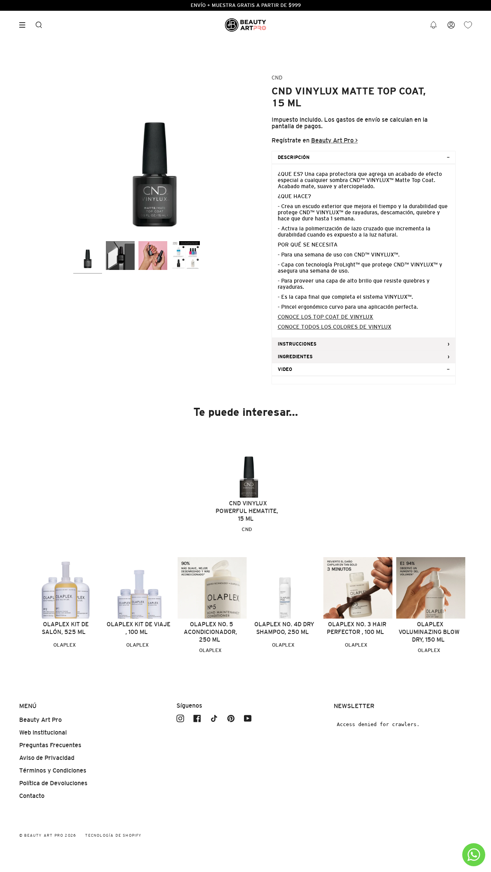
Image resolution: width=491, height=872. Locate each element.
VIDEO (285, 369)
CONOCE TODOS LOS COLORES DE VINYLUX (334, 327)
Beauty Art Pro (40, 719)
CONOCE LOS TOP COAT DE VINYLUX (326, 317)
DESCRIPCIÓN (294, 157)
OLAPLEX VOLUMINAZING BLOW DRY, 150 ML (429, 632)
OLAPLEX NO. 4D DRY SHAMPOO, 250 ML (284, 628)
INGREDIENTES (295, 356)
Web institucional (43, 732)
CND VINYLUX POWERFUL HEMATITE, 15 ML (247, 511)
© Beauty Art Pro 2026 (47, 835)
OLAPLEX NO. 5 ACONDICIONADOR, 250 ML (210, 632)
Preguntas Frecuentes (50, 745)
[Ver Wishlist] (468, 25)
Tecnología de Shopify (113, 835)
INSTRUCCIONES (297, 344)
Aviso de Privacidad (46, 758)
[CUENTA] (451, 25)
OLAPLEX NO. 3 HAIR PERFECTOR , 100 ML (356, 628)
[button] (433, 25)
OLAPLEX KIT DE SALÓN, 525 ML (65, 628)
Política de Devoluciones (53, 783)
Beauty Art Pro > (334, 140)
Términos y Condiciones (52, 770)
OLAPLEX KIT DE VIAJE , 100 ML (138, 628)
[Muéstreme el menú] (25, 25)
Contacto (31, 796)
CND (277, 77)
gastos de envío (358, 119)
